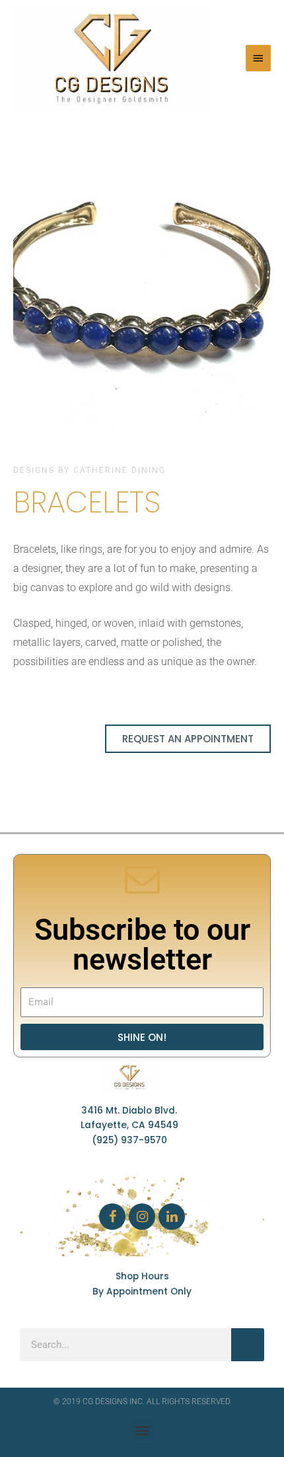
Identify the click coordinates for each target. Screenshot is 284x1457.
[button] (26, 289)
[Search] (247, 1344)
